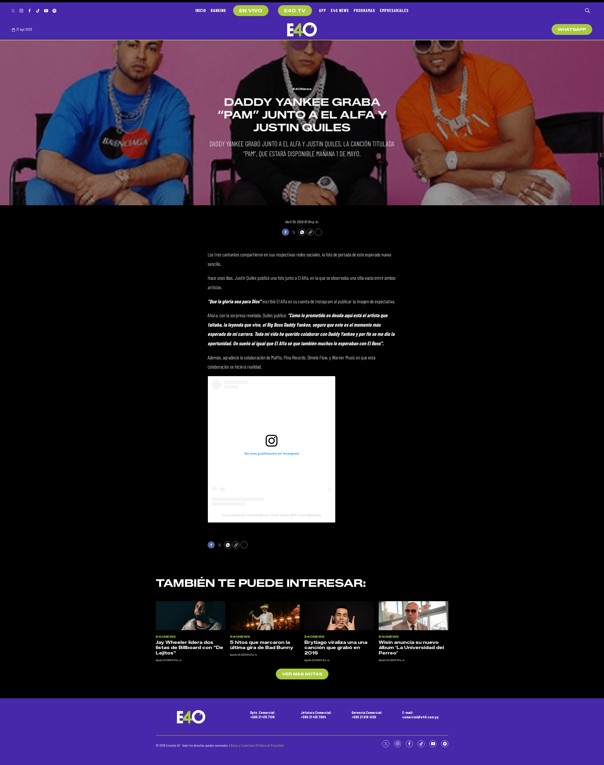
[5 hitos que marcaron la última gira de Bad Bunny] (265, 615)
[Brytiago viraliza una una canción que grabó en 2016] (339, 615)
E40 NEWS (340, 10)
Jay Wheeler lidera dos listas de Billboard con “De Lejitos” (189, 648)
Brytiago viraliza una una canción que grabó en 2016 (335, 648)
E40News (302, 89)
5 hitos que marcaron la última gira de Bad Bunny (261, 645)
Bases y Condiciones (243, 745)
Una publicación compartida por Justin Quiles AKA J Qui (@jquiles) (271, 515)
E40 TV (295, 10)
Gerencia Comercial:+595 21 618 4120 (367, 714)
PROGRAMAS (364, 10)
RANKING (218, 10)
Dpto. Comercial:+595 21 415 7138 (262, 714)
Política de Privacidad (270, 745)
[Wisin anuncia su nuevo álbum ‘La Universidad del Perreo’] (413, 615)
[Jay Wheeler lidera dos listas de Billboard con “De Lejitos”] (190, 615)
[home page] (302, 29)
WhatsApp (572, 29)
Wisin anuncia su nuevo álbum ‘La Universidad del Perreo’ (411, 648)
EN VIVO (250, 10)
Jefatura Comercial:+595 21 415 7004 (316, 714)
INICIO (200, 10)
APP (322, 10)
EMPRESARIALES (394, 10)
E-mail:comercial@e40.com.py (420, 714)
